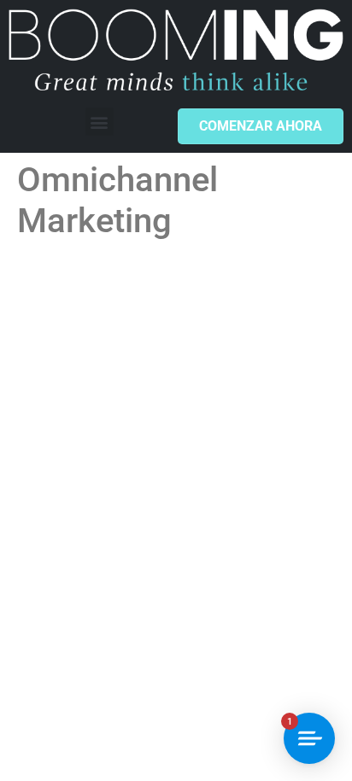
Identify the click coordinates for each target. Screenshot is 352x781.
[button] (99, 122)
